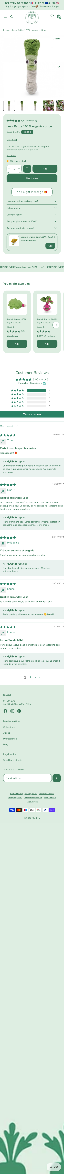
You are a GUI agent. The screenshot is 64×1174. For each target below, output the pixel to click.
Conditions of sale (12, 760)
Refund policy (16, 793)
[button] (9, 105)
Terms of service (46, 793)
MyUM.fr (36, 818)
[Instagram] (12, 711)
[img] (8, 435)
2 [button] (30, 677)
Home (6, 30)
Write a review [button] (32, 414)
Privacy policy (31, 793)
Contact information (33, 797)
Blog (5, 744)
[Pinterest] (19, 711)
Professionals (10, 738)
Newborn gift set (12, 721)
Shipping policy (15, 797)
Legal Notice (9, 754)
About (6, 732)
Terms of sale (50, 797)
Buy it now (32, 178)
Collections (9, 727)
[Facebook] (5, 711)
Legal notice (32, 801)
